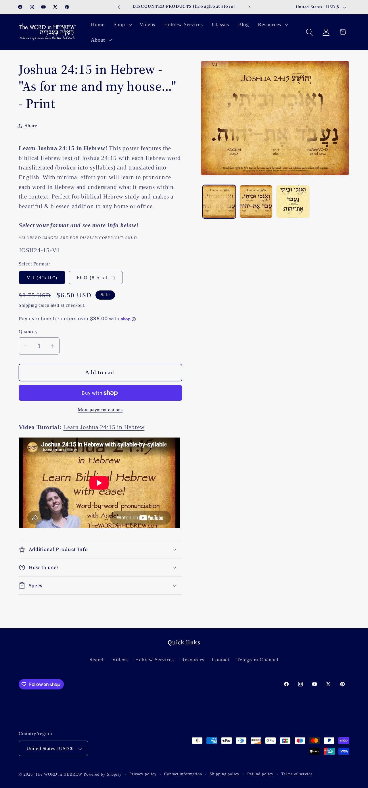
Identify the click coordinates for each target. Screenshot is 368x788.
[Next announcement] (249, 7)
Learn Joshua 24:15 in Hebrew (103, 427)
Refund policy (260, 774)
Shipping (28, 305)
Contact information (183, 774)
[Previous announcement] (118, 7)
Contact (220, 659)
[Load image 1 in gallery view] (219, 201)
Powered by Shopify (103, 774)
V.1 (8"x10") (41, 277)
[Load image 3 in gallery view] (256, 201)
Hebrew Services (154, 659)
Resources (192, 659)
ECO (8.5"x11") (95, 277)
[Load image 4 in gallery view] (293, 201)
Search (97, 659)
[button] (122, 24)
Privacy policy (143, 774)
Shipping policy (224, 774)
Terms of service (297, 774)
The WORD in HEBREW (58, 774)
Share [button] (30, 125)
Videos (120, 659)
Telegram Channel (257, 659)
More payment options (100, 409)
